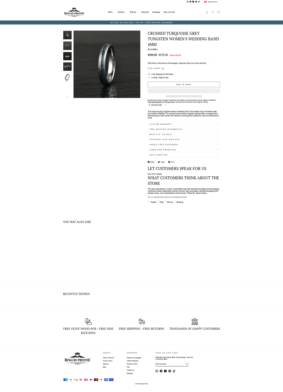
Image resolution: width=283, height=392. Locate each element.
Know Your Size (169, 12)
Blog (104, 367)
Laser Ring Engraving (162, 150)
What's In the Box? (160, 134)
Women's (121, 12)
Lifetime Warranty (132, 361)
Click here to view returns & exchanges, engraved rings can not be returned (177, 63)
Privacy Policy (107, 361)
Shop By (133, 12)
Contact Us (130, 370)
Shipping (130, 373)
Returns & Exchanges (134, 357)
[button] (184, 90)
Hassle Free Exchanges (163, 144)
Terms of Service (108, 357)
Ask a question (158, 155)
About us (106, 364)
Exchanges (156, 12)
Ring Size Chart (132, 364)
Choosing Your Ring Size (164, 139)
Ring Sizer (145, 12)
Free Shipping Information (165, 129)
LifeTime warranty (160, 124)
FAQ (128, 367)
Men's (110, 12)
